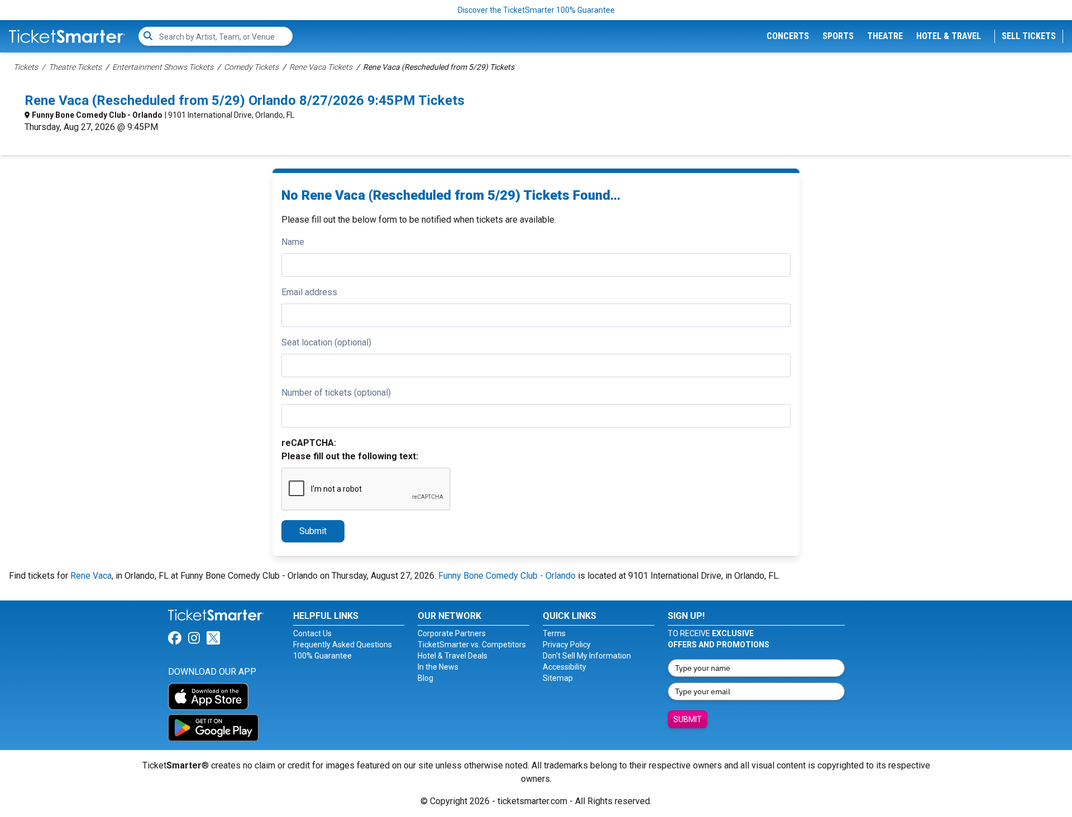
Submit (313, 531)
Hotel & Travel (948, 36)
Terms (554, 633)
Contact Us (312, 633)
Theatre (885, 36)
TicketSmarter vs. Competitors (472, 644)
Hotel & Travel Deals (452, 655)
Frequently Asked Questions (342, 644)
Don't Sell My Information (587, 655)
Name (292, 242)
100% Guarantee (322, 655)
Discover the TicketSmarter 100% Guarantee (536, 10)
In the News (438, 666)
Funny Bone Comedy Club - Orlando (97, 114)
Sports (838, 36)
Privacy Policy (567, 644)
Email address (309, 292)
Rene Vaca (91, 575)
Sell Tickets (1029, 36)
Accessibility (564, 666)
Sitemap (558, 678)
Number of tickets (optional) (336, 392)
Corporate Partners (452, 633)
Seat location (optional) (326, 342)
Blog (425, 678)
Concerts (788, 36)
